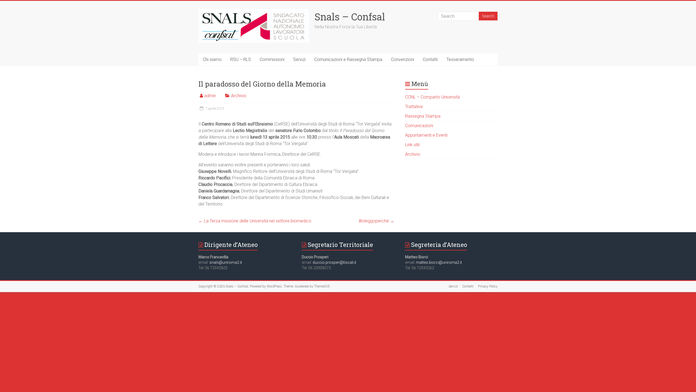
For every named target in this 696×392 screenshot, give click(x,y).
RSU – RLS (240, 59)
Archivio (238, 95)
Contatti (430, 59)
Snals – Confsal (350, 16)
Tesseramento (460, 59)
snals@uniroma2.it (225, 262)
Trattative (414, 106)
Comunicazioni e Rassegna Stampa (348, 59)
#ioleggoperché (376, 220)
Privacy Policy (488, 286)
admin (210, 95)
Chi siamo (212, 59)
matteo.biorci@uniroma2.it (439, 262)
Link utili (412, 144)
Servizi (299, 59)
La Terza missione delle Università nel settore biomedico (254, 220)
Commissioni (272, 59)
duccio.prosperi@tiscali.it (334, 262)
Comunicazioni (419, 125)
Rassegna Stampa (422, 116)
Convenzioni (402, 59)
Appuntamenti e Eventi (426, 135)
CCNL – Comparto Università (432, 97)
